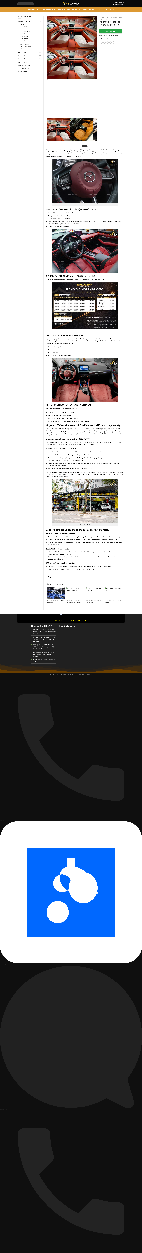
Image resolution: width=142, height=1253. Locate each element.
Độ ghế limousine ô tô (55, 577)
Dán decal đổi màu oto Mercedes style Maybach (73, 601)
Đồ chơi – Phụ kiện (95, 9)
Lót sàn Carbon (26, 31)
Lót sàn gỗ (25, 38)
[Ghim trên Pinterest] (109, 42)
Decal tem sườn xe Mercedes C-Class (113, 601)
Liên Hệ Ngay (110, 31)
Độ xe (105, 9)
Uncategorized (23, 71)
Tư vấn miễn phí (120, 2)
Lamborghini (22, 62)
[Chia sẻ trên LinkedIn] (112, 42)
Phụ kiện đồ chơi (24, 65)
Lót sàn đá (25, 36)
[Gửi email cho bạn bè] (106, 42)
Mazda (103, 38)
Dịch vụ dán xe (23, 56)
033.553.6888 (119, 4)
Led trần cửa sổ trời (25, 46)
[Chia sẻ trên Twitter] (103, 42)
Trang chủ (31, 9)
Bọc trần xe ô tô (24, 44)
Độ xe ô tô (21, 59)
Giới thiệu (39, 9)
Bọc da (84, 9)
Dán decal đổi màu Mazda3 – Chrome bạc (94, 601)
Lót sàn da (25, 34)
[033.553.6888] (112, 3)
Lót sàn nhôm (26, 41)
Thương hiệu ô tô (24, 68)
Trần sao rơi (23, 49)
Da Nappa (113, 37)
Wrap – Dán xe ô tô (63, 9)
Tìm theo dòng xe (49, 9)
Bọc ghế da (23, 26)
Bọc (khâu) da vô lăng (26, 24)
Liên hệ (112, 9)
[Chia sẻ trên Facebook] (101, 42)
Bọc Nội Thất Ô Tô (24, 21)
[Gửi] (32, 3)
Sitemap (90, 674)
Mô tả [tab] (85, 146)
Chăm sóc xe (76, 9)
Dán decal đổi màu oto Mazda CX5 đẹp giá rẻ (55, 601)
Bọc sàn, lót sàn (24, 29)
